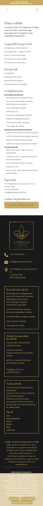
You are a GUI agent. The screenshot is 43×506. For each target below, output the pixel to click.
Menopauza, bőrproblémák (16, 48)
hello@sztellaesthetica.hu (15, 192)
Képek (9, 421)
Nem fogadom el (28, 499)
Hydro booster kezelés (16, 321)
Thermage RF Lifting (15, 126)
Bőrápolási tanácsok (13, 77)
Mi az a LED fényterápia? (15, 55)
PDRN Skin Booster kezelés (18, 309)
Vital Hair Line (12, 167)
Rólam (9, 424)
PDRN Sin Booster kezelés (17, 119)
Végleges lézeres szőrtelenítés (15, 371)
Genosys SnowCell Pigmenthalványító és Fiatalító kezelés (19, 353)
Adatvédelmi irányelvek (21, 472)
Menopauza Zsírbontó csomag (19, 402)
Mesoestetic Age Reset (16, 305)
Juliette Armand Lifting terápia (19, 140)
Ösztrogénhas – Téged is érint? (17, 52)
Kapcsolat (10, 430)
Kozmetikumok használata (15, 84)
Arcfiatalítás (9, 73)
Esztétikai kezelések (17, 289)
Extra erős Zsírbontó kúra (17, 399)
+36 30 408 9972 (11, 189)
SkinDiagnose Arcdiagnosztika (19, 98)
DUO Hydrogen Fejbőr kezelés (19, 163)
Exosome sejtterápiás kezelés (19, 115)
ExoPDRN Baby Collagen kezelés (20, 317)
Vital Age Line (12, 111)
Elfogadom (14, 499)
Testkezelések (13, 383)
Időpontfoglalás (13, 419)
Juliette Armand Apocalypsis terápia (21, 144)
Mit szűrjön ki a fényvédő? (15, 59)
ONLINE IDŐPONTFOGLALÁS (22, 205)
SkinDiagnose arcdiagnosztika (19, 293)
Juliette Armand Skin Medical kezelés (22, 133)
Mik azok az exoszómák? (15, 63)
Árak (8, 416)
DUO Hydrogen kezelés (16, 108)
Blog (8, 427)
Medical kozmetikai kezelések (17, 337)
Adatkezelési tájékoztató (22, 502)
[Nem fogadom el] (40, 489)
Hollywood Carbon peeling (17, 122)
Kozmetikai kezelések (13, 81)
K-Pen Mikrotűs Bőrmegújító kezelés (22, 136)
